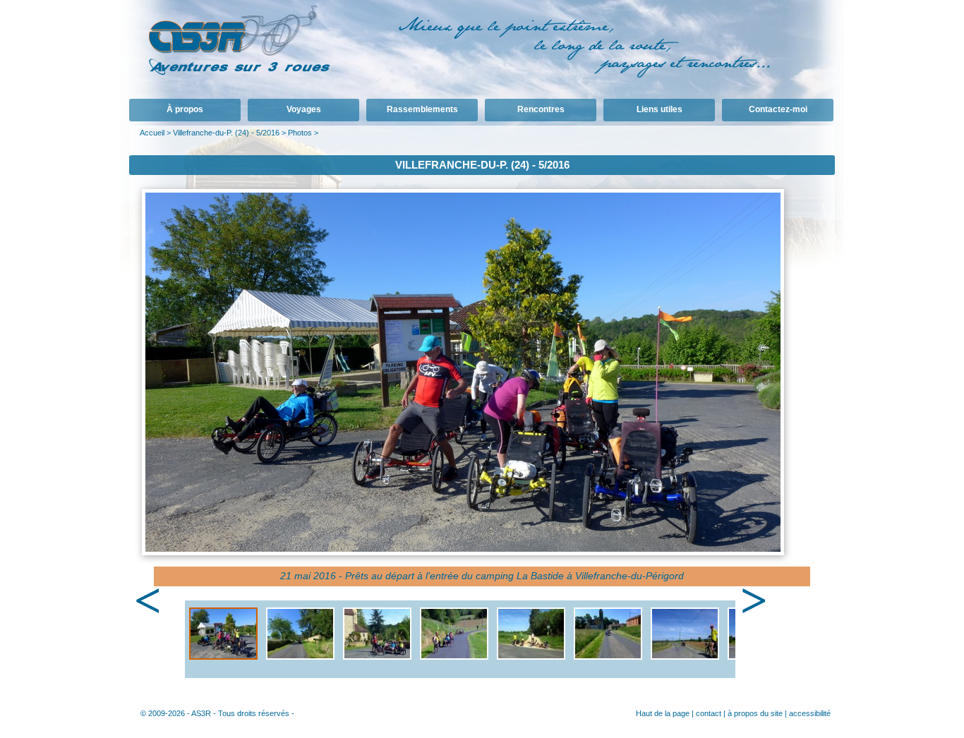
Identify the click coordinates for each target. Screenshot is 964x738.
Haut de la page (662, 713)
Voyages (304, 109)
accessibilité (810, 713)
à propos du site (755, 713)
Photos (300, 132)
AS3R (201, 713)
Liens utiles (659, 109)
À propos (185, 109)
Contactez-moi (778, 109)
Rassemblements (422, 109)
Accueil (152, 132)
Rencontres (541, 109)
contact (708, 713)
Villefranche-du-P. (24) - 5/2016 (226, 132)
